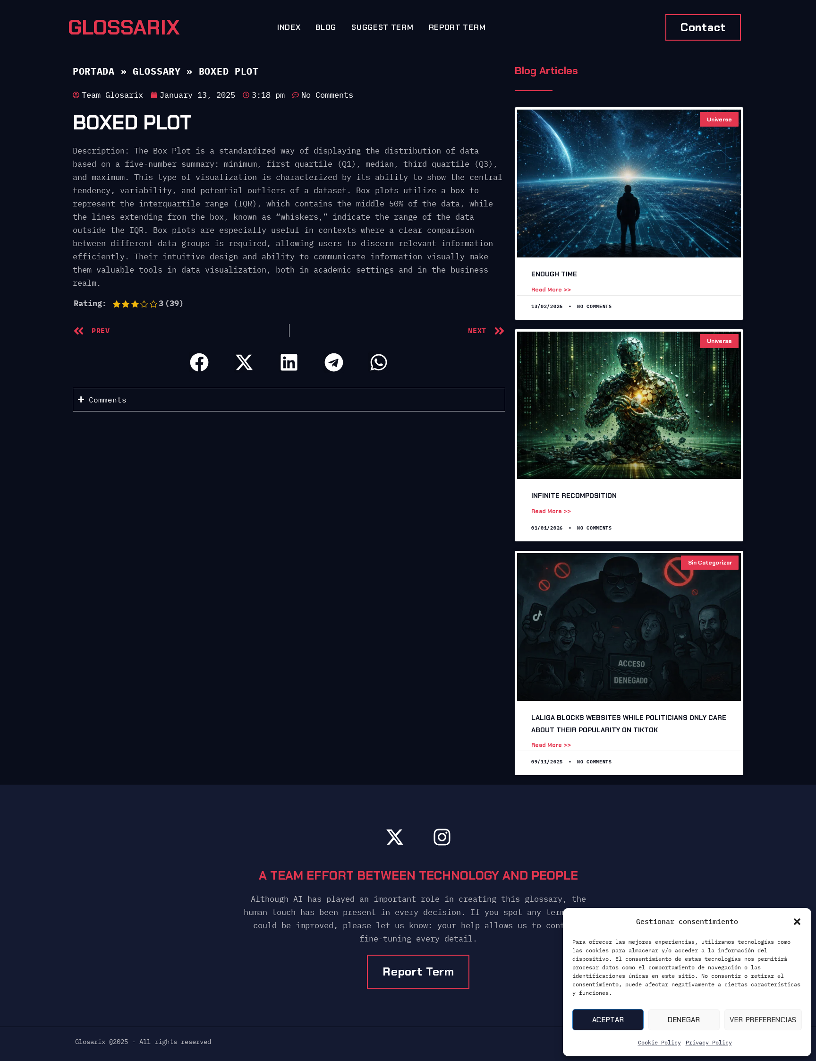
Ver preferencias (763, 1020)
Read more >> (551, 289)
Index (289, 27)
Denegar (684, 1020)
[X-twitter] (394, 837)
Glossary (157, 71)
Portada (94, 71)
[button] (797, 921)
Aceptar (608, 1020)
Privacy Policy (709, 1042)
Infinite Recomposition (574, 495)
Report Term (457, 27)
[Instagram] (442, 837)
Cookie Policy (659, 1042)
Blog (325, 27)
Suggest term (382, 27)
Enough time (554, 274)
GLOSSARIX (124, 27)
